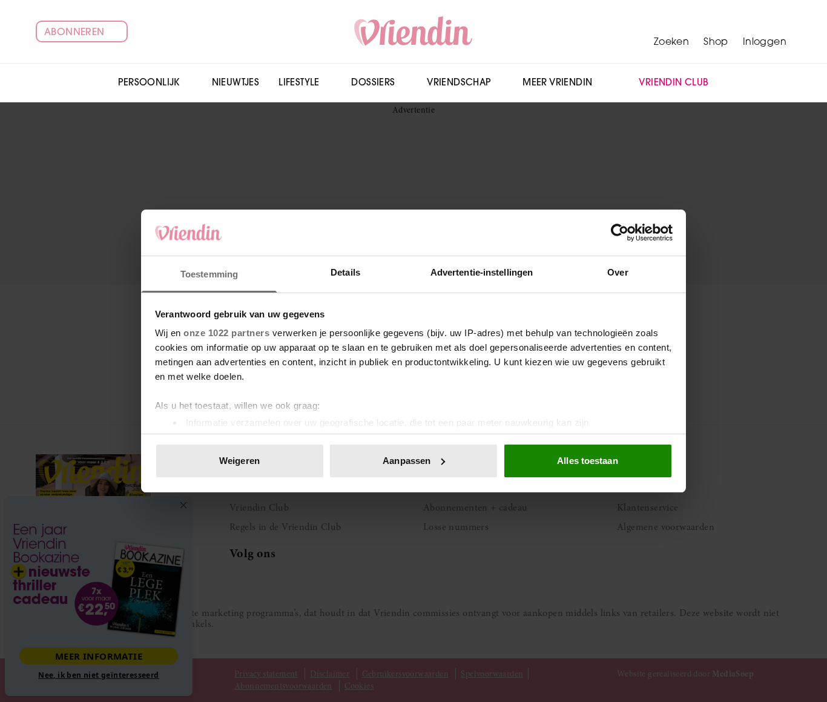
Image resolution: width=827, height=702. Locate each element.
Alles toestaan (587, 460)
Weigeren (239, 460)
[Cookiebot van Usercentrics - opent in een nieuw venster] (620, 233)
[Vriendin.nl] (414, 31)
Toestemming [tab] (209, 274)
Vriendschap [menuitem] (458, 82)
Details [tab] (345, 272)
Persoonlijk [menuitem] (148, 82)
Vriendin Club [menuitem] (673, 82)
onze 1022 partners (226, 333)
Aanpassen (406, 460)
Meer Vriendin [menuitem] (557, 82)
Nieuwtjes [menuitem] (236, 82)
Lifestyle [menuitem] (299, 82)
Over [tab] (617, 272)
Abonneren (74, 31)
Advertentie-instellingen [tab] (481, 272)
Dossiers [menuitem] (373, 82)
